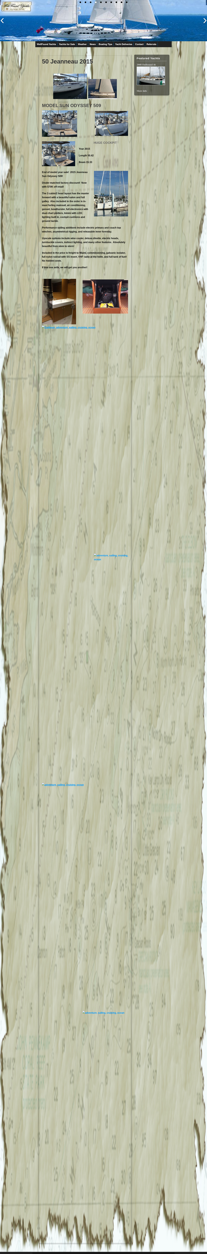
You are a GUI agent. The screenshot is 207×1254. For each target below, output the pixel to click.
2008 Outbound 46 (146, 64)
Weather (82, 44)
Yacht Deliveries (123, 44)
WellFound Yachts (46, 44)
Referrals (151, 44)
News (93, 44)
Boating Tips (105, 44)
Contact (139, 44)
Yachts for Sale (67, 44)
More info (142, 90)
